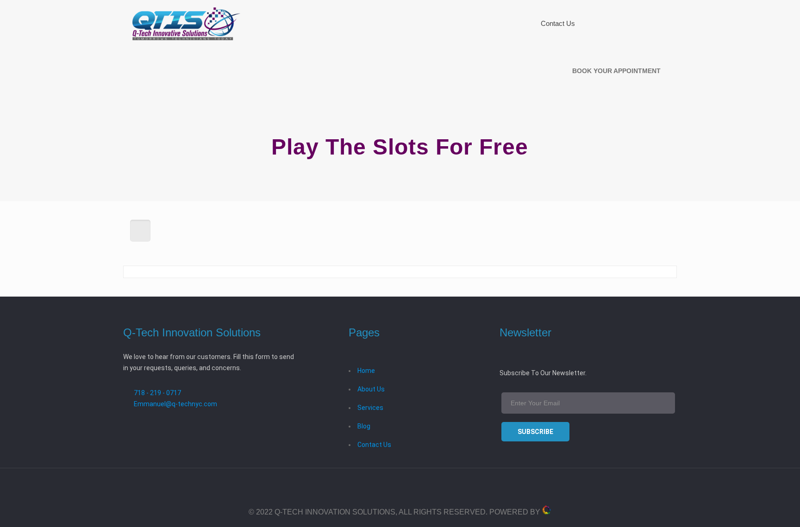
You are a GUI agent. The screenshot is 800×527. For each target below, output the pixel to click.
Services (370, 407)
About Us (371, 389)
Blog (363, 426)
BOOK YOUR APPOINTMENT (616, 70)
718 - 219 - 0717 (157, 393)
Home (366, 370)
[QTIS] (186, 23)
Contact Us (374, 444)
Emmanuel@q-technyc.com (175, 404)
